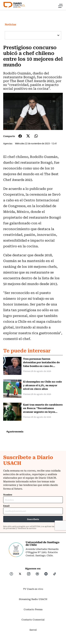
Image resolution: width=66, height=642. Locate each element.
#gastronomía (14, 431)
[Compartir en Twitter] (28, 136)
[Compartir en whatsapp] (36, 136)
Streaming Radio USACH (33, 599)
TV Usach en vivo (33, 589)
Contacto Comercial (33, 619)
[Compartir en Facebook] (20, 136)
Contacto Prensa (33, 609)
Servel (33, 630)
